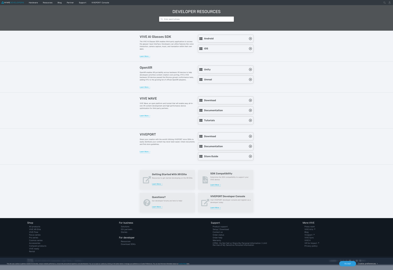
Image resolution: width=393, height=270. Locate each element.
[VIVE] (13, 3)
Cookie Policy (183, 263)
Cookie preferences (367, 263)
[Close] (384, 2)
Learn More (144, 56)
